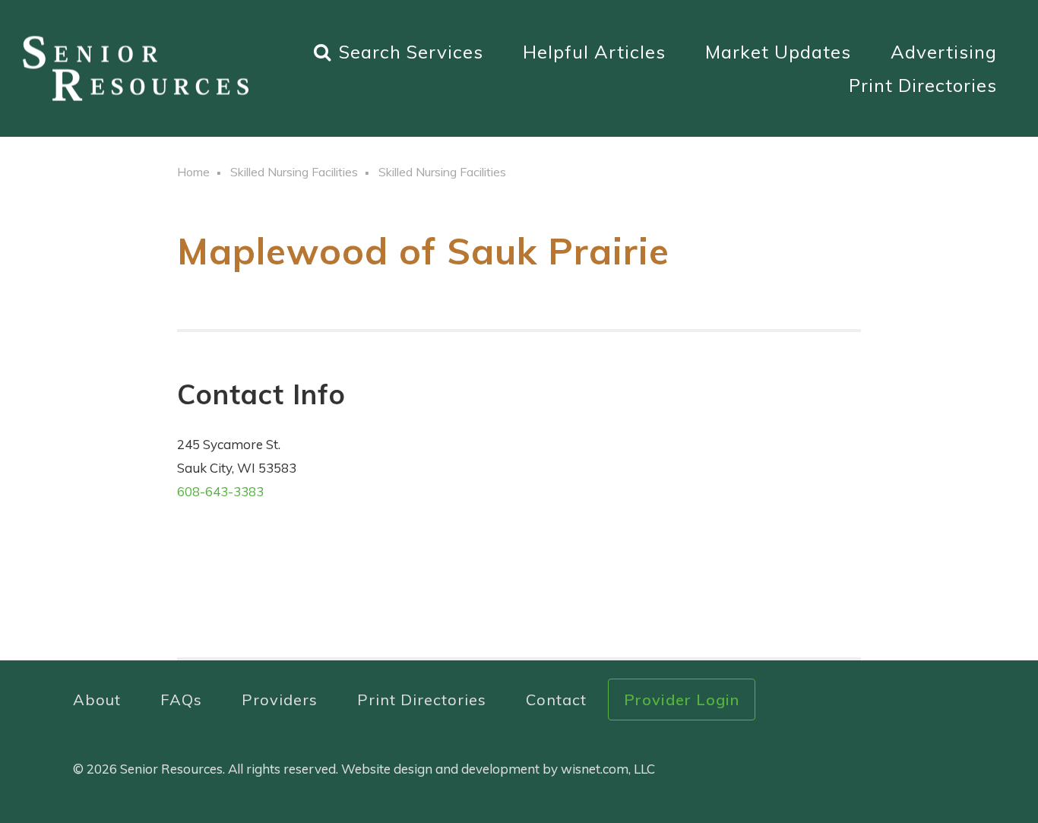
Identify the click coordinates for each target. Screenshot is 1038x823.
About (97, 699)
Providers (280, 699)
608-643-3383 (220, 491)
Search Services (411, 51)
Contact (556, 699)
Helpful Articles (594, 51)
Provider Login (681, 699)
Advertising (944, 51)
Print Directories (923, 85)
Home (193, 171)
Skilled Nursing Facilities (294, 171)
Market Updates (778, 51)
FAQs (181, 699)
